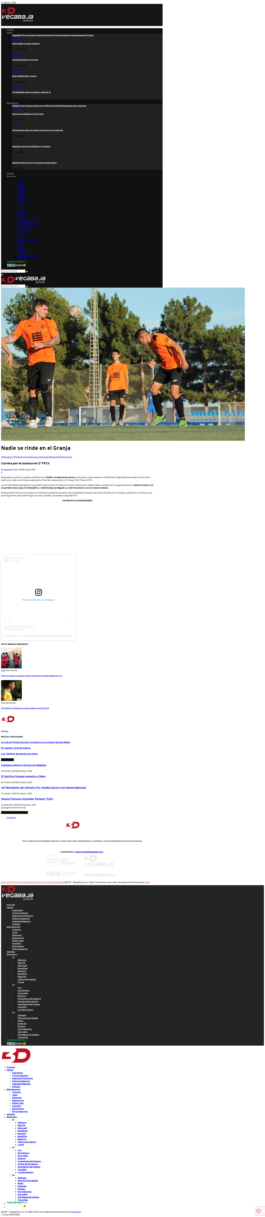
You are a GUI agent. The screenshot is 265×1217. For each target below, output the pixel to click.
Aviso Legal (6, 882)
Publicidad (59, 882)
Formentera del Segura (28, 220)
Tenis (15, 932)
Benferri (21, 193)
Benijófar (22, 195)
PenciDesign (75, 1211)
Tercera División (20, 913)
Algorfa (21, 184)
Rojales (21, 248)
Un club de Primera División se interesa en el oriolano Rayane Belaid (35, 742)
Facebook (11, 817)
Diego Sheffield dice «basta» (24, 76)
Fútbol (9, 32)
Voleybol (16, 943)
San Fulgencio (24, 251)
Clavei (147, 882)
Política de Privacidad (23, 882)
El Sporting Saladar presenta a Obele (23, 776)
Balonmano (18, 946)
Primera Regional (21, 918)
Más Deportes (13, 103)
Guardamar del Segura (27, 226)
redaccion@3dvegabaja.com (89, 851)
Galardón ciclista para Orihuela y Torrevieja (31, 146)
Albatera (21, 182)
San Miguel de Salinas (27, 256)
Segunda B (16, 38)
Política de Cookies (44, 882)
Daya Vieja (22, 215)
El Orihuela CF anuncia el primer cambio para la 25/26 (25, 708)
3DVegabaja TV (8, 457)
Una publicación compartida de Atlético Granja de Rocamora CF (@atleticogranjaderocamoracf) (45, 636)
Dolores (21, 218)
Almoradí (21, 187)
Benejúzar (22, 190)
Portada (10, 30)
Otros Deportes (20, 949)
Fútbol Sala (18, 940)
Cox (19, 209)
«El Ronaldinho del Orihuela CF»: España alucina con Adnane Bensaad (43, 787)
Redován (21, 245)
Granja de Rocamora (26, 223)
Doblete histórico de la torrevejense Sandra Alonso (34, 163)
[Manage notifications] (258, 1211)
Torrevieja (22, 259)
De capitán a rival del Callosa (15, 748)
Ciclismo (16, 108)
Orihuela (21, 237)
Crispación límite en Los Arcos (25, 60)
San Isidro (22, 253)
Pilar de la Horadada (26, 240)
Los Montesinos (24, 231)
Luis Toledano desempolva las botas (19, 754)
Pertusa (7, 469)
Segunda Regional (48, 457)
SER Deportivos (64, 457)
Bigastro (21, 198)
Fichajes (16, 924)
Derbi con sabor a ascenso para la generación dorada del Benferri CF (31, 676)
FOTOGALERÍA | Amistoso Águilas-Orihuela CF (31, 92)
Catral (20, 204)
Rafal (20, 242)
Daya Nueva (23, 212)
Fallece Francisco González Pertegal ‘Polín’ (27, 799)
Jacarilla (21, 229)
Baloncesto (18, 937)
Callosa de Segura (25, 201)
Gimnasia (17, 935)
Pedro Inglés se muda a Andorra (26, 43)
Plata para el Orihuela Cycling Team (27, 114)
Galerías (10, 173)
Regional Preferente (22, 915)
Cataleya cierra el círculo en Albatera (23, 765)
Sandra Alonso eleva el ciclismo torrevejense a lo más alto (37, 130)
